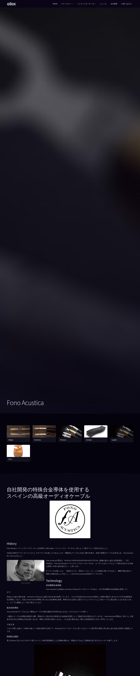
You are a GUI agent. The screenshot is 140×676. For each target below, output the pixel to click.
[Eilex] (11, 4)
